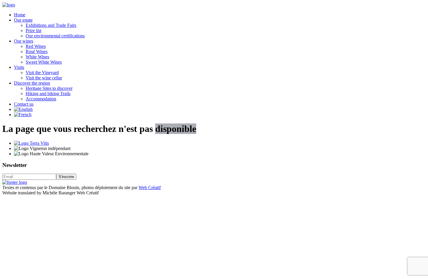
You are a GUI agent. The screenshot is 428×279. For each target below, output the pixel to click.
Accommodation (41, 98)
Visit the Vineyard (42, 72)
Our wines (23, 41)
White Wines (37, 56)
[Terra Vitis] (31, 143)
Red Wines (36, 46)
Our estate (23, 20)
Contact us (23, 104)
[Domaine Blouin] (8, 4)
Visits (19, 67)
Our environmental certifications (55, 35)
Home (19, 14)
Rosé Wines (36, 51)
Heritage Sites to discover (49, 88)
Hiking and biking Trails (48, 93)
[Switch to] (23, 109)
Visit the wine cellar (44, 77)
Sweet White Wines (44, 62)
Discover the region (32, 83)
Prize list (33, 30)
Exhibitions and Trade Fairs (51, 25)
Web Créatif (150, 187)
